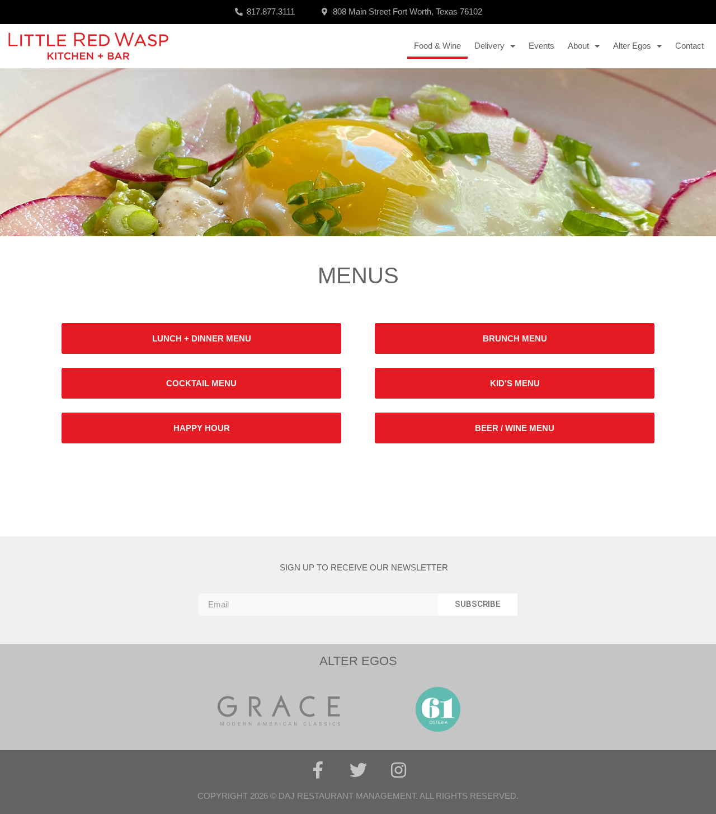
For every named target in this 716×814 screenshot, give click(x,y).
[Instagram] (398, 770)
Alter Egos (632, 45)
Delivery (489, 45)
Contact (689, 45)
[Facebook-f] (318, 770)
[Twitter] (358, 770)
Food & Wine (437, 45)
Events (541, 45)
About (578, 45)
